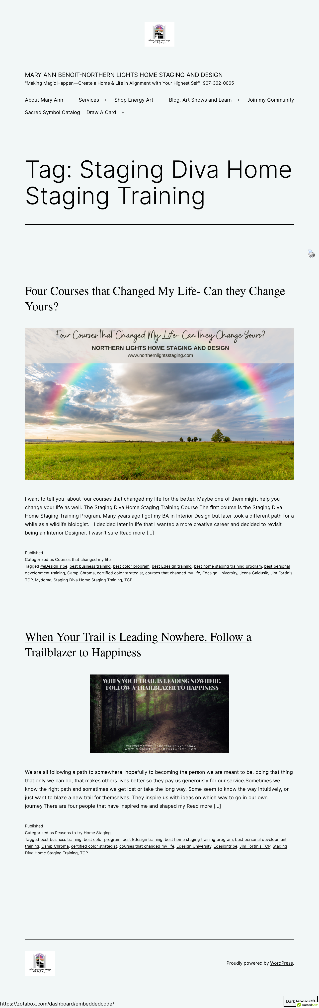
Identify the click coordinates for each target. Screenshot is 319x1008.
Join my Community (270, 100)
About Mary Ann (44, 100)
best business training (90, 566)
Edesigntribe (225, 846)
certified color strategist (120, 572)
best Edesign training (172, 566)
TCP (128, 579)
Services (89, 100)
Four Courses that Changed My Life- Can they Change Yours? (155, 298)
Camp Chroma (81, 572)
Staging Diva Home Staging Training (88, 579)
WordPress (281, 963)
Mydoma (43, 579)
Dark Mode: (297, 1001)
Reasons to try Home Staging (83, 832)
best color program (131, 566)
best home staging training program (228, 566)
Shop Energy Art (133, 100)
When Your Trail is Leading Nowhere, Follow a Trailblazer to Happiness (138, 644)
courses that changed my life (172, 572)
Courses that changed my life (83, 559)
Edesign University (219, 572)
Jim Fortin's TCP (254, 846)
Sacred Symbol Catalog (52, 112)
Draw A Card (101, 112)
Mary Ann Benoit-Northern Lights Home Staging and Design (124, 74)
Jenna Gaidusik (253, 572)
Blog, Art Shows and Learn (200, 100)
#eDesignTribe (53, 566)
